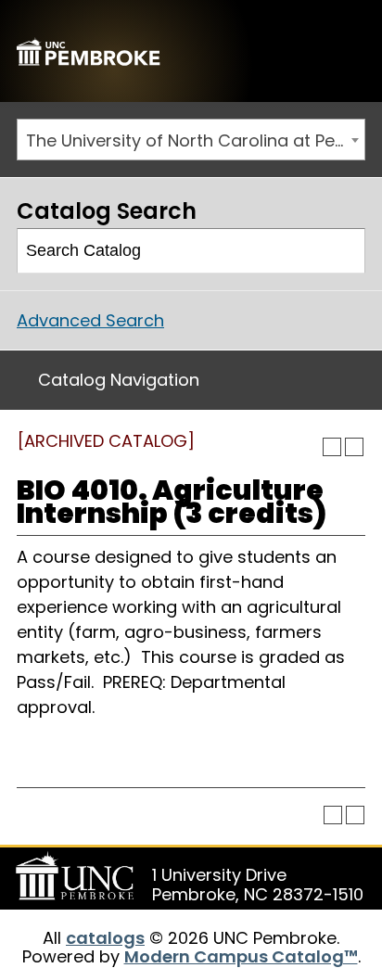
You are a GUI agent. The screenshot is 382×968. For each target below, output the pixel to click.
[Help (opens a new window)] (354, 447)
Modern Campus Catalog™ (241, 956)
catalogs (105, 937)
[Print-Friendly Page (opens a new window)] (332, 447)
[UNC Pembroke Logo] (78, 876)
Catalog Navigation (118, 379)
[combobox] (191, 139)
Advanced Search (90, 320)
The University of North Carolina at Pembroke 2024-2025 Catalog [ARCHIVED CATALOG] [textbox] (195, 140)
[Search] (343, 251)
